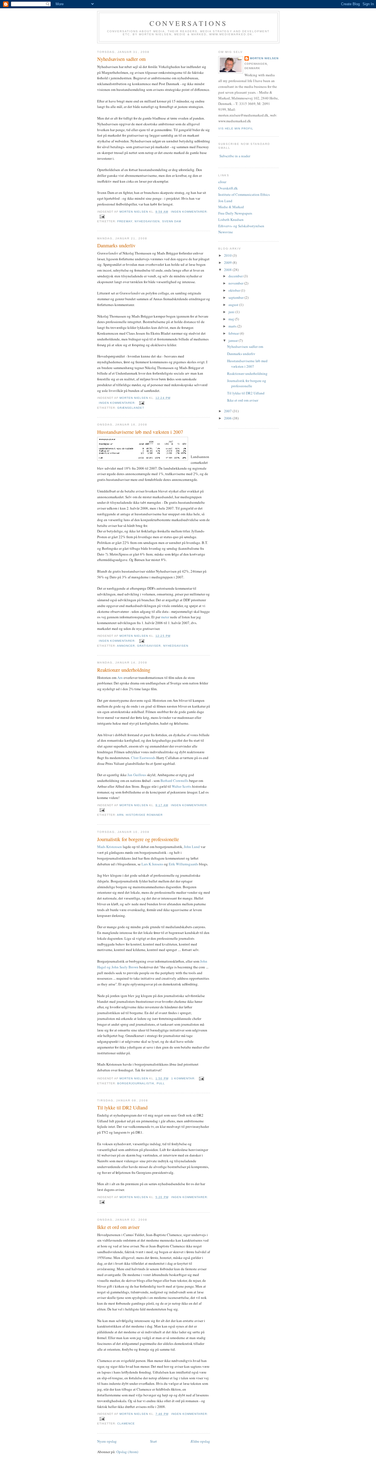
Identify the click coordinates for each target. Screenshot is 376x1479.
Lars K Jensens (152, 864)
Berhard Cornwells (174, 780)
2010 (228, 255)
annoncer (126, 645)
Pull (161, 1083)
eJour (222, 181)
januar (233, 340)
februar (234, 333)
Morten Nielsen (264, 58)
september (236, 297)
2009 (228, 262)
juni (231, 311)
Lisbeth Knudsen (231, 219)
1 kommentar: (184, 1078)
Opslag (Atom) (127, 1451)
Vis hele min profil (235, 128)
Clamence (126, 1423)
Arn (120, 677)
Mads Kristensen (109, 846)
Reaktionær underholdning (123, 670)
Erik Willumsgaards (183, 864)
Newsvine (225, 231)
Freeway (124, 221)
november (236, 283)
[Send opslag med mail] (102, 216)
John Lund (192, 846)
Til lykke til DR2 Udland (122, 1107)
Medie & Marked (231, 206)
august (233, 304)
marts (232, 326)
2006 (228, 418)
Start (153, 1441)
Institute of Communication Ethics (244, 194)
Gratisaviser (149, 645)
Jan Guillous (137, 774)
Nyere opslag (107, 1441)
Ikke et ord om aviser (118, 1227)
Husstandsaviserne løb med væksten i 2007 (140, 432)
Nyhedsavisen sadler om (121, 59)
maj (231, 318)
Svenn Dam (171, 221)
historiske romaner (144, 814)
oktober (234, 290)
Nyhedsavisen (147, 221)
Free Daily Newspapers (235, 213)
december (236, 275)
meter (165, 616)
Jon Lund (225, 200)
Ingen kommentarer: (189, 211)
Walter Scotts (182, 786)
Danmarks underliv (116, 245)
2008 (228, 269)
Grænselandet (130, 407)
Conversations (188, 23)
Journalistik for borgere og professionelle (138, 839)
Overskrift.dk (228, 188)
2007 (228, 410)
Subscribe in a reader (234, 155)
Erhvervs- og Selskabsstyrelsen (241, 225)
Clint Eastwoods (143, 757)
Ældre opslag (200, 1441)
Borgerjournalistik (135, 1083)
